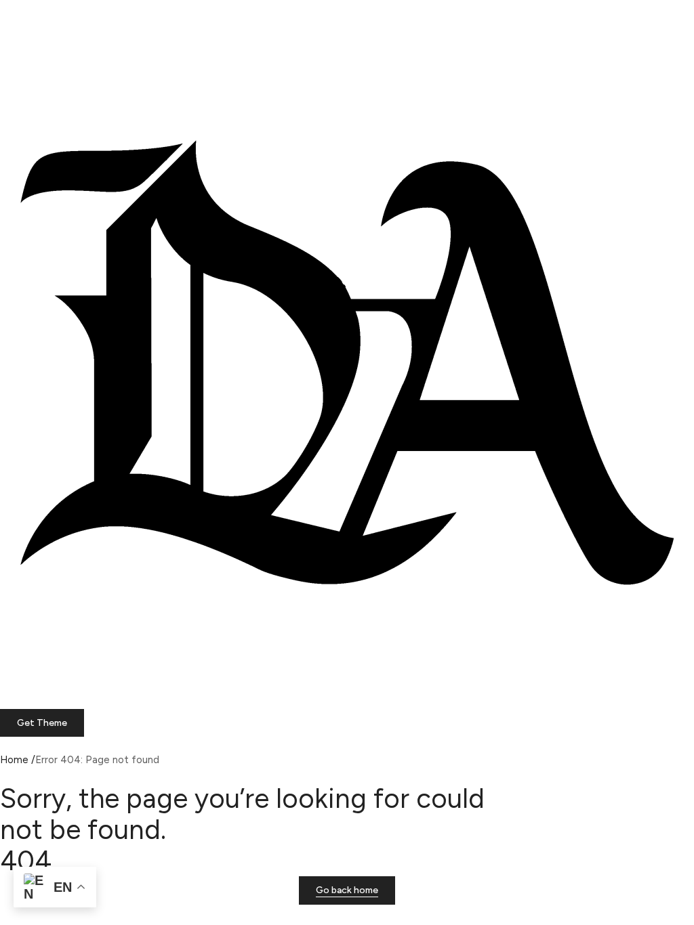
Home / (17, 760)
